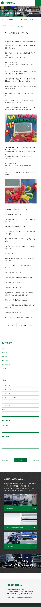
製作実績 (4, 357)
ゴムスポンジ (6, 393)
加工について (6, 365)
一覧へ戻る (20, 460)
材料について (6, 361)
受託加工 (4, 409)
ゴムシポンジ (6, 385)
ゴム (3, 401)
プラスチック (6, 405)
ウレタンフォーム (7, 389)
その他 (4, 369)
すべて (4, 348)
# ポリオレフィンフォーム (25, 325)
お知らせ (4, 353)
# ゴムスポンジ (10, 325)
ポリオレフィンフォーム (9, 397)
